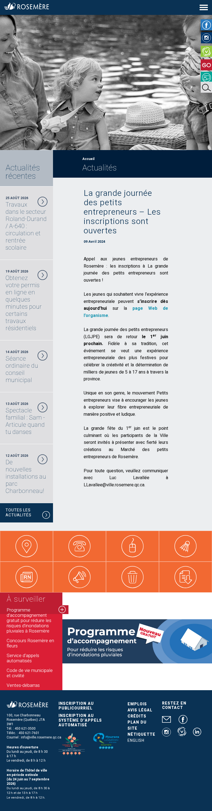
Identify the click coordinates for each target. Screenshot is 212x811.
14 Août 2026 (22, 367)
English (136, 740)
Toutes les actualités (18, 512)
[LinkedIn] (197, 734)
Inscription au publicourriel (76, 706)
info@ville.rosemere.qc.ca (41, 737)
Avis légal (140, 710)
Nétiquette (141, 734)
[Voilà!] (206, 51)
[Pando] (206, 77)
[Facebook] (206, 24)
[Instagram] (206, 37)
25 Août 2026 (26, 223)
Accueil (88, 158)
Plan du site (137, 725)
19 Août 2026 (24, 300)
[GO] (206, 64)
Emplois (137, 704)
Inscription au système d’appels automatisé (80, 720)
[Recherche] (206, 87)
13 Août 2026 (25, 418)
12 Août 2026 (26, 474)
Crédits (137, 716)
